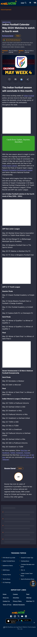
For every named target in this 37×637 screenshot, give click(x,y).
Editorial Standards (19, 604)
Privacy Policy (17, 601)
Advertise (16, 598)
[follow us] (21, 79)
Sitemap (28, 598)
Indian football (29, 96)
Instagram (19, 453)
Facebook (5, 453)
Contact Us (6, 601)
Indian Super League (9, 166)
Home (4, 594)
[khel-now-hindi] (34, 3)
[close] (34, 622)
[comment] (15, 79)
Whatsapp (29, 457)
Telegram (5, 459)
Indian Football (6, 22)
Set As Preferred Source (13, 40)
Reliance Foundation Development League (17, 170)
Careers (15, 594)
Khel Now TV (30, 601)
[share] (27, 79)
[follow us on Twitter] (18, 616)
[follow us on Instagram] (15, 616)
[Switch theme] (30, 3)
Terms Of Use (7, 604)
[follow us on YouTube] (22, 616)
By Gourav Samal (7, 36)
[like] (9, 79)
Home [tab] (23, 3)
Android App (24, 455)
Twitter (12, 453)
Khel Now (24, 450)
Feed (27, 594)
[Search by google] (25, 3)
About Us (6, 598)
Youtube (27, 453)
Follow (18, 35)
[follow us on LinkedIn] (26, 616)
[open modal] (33, 583)
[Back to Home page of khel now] (9, 3)
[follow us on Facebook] (11, 616)
